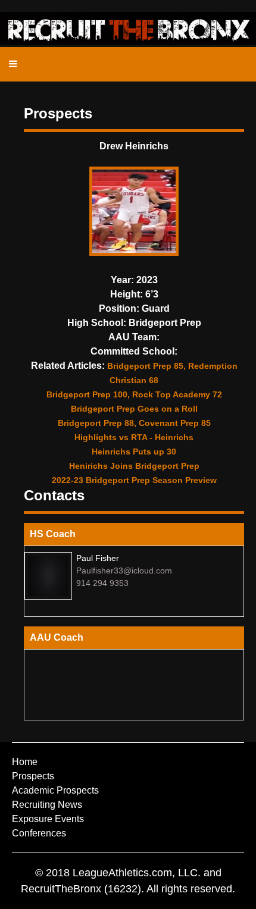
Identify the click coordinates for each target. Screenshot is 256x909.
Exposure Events (48, 819)
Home (25, 762)
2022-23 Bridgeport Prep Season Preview (134, 480)
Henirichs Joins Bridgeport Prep (134, 466)
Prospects (33, 776)
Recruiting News (47, 805)
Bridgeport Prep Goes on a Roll (134, 408)
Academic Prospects (55, 790)
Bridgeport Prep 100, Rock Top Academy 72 (134, 394)
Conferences (39, 833)
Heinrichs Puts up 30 (134, 451)
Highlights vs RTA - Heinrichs (133, 437)
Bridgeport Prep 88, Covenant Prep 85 (134, 423)
